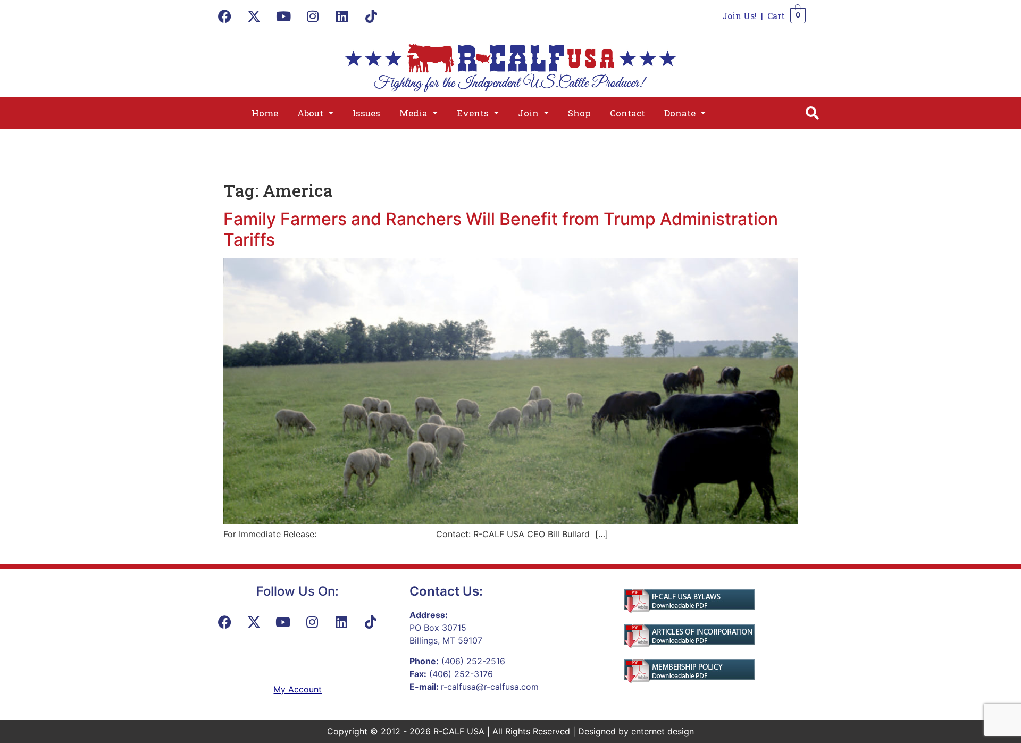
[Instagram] (312, 16)
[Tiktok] (371, 16)
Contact (627, 113)
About (310, 113)
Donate (680, 113)
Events (473, 113)
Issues (366, 113)
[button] (315, 113)
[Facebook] (225, 16)
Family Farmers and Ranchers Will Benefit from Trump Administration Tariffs (500, 228)
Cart (776, 15)
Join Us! (739, 15)
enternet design (662, 731)
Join (528, 113)
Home (265, 113)
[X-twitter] (254, 16)
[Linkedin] (342, 16)
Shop (579, 113)
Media (413, 113)
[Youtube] (283, 16)
